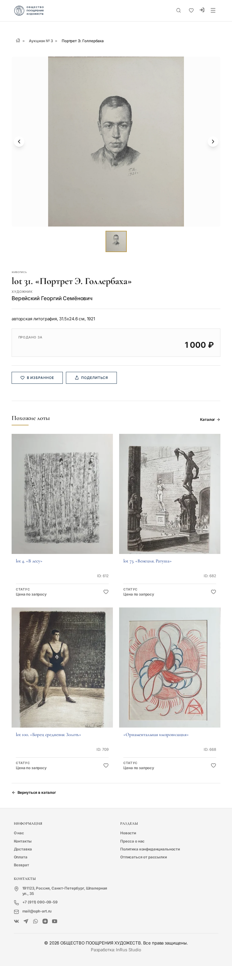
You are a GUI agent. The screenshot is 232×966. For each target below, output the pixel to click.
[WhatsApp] (35, 922)
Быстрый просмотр (62, 501)
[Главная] (18, 40)
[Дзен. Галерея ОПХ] (45, 922)
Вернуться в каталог (37, 792)
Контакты (23, 841)
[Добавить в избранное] (106, 592)
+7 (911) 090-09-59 (40, 902)
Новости (128, 833)
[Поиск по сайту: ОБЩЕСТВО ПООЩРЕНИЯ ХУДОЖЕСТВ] (178, 10)
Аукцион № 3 (41, 41)
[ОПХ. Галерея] (26, 922)
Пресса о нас (132, 841)
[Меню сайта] (213, 10)
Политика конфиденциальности (150, 849)
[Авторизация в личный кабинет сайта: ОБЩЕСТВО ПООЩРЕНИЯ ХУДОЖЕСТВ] (202, 10)
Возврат (21, 865)
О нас (19, 833)
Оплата (20, 857)
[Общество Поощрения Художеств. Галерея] (16, 922)
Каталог (207, 419)
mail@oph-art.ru (37, 911)
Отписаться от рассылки (143, 857)
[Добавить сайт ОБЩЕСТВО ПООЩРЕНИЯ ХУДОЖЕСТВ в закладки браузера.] (191, 10)
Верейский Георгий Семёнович (52, 298)
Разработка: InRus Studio (116, 949)
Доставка (23, 849)
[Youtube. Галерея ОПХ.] (54, 922)
